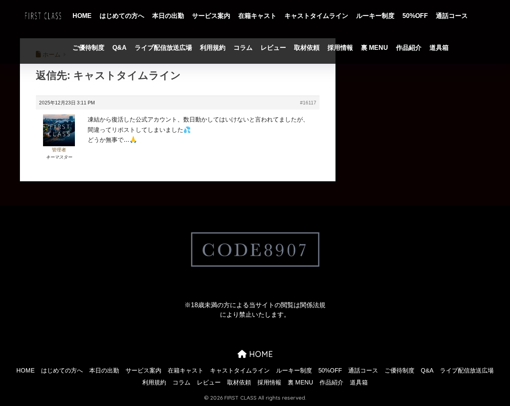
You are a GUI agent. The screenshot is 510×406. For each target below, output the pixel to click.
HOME (82, 15)
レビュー (273, 47)
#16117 (308, 103)
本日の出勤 (168, 15)
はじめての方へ (122, 15)
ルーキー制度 (375, 15)
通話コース (452, 15)
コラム (243, 47)
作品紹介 (409, 47)
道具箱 (439, 47)
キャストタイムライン (316, 15)
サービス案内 (211, 15)
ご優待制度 (88, 47)
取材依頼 (307, 47)
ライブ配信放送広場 (163, 47)
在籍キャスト (257, 15)
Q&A (119, 47)
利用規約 (213, 47)
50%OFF (415, 15)
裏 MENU (374, 47)
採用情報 (340, 47)
